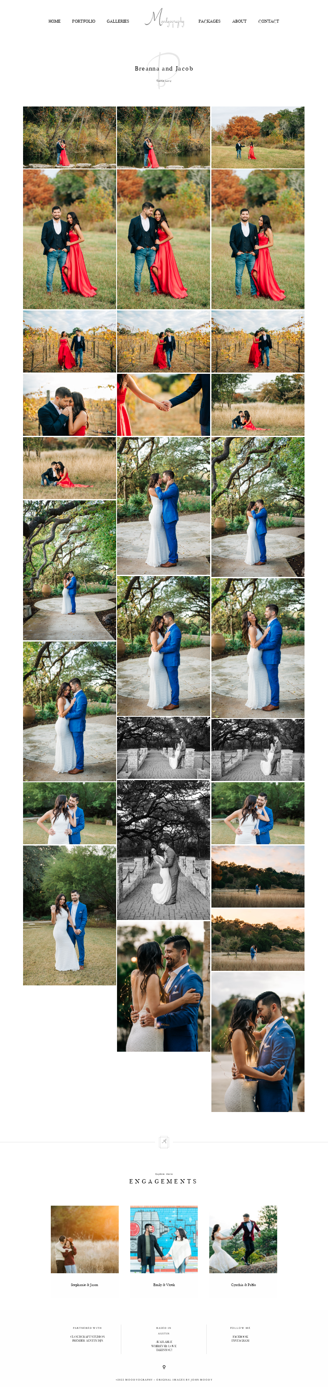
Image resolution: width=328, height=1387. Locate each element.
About (239, 22)
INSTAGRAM (240, 1341)
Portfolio (83, 22)
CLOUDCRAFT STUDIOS (87, 1337)
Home (55, 22)
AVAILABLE (164, 1342)
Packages (210, 22)
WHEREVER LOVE (163, 1346)
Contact (268, 22)
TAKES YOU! (164, 1350)
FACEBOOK (240, 1337)
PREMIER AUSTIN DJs (87, 1341)
